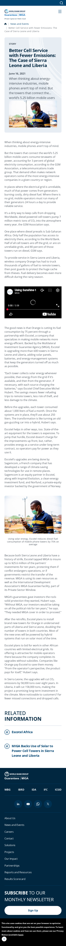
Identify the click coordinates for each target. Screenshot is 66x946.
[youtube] (28, 804)
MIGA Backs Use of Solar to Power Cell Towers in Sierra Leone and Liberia (33, 751)
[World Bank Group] (16, 775)
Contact (9, 838)
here (20, 934)
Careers (9, 832)
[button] (60, 11)
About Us (9, 818)
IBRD (21, 789)
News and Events (19, 23)
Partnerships (12, 865)
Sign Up (33, 910)
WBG (7, 789)
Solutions (9, 845)
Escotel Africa (22, 732)
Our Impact (11, 858)
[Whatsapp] (38, 804)
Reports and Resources (18, 872)
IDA (34, 789)
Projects (9, 852)
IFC (46, 789)
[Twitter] (48, 804)
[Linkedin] (18, 804)
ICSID (58, 789)
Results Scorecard (14, 879)
